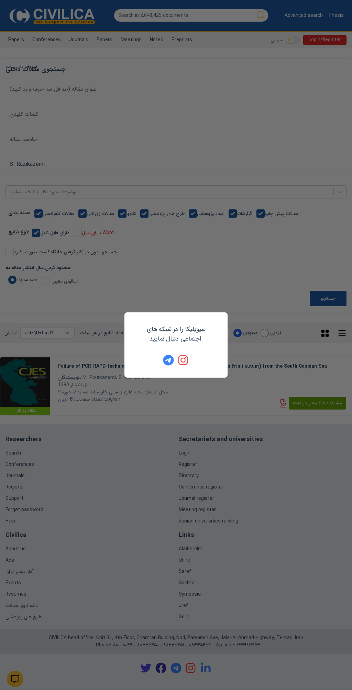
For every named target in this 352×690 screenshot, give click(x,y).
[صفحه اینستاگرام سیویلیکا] (183, 360)
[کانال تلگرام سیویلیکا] (168, 360)
